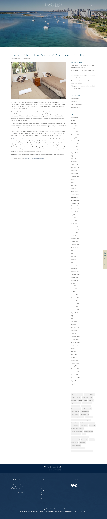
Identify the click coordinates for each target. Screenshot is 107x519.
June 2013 (73, 387)
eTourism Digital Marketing (79, 511)
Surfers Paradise (82, 442)
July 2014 (73, 348)
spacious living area (74, 442)
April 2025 (74, 161)
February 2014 (75, 363)
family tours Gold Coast (85, 414)
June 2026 (73, 123)
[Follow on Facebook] (72, 485)
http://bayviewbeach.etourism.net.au (34, 158)
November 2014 (75, 336)
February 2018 (75, 230)
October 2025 (75, 147)
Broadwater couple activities (85, 405)
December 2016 (75, 271)
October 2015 (75, 307)
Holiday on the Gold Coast (76, 434)
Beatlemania (80, 400)
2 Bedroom (73, 394)
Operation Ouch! (86, 436)
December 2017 (75, 236)
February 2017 (75, 265)
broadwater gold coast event (76, 408)
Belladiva (85, 400)
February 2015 (75, 327)
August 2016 (74, 280)
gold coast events (92, 425)
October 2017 (75, 241)
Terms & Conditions (52, 509)
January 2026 (74, 138)
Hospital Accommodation (48, 497)
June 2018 (73, 218)
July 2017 (73, 250)
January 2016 (74, 301)
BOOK (105, 264)
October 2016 (75, 277)
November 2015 (75, 304)
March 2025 (74, 164)
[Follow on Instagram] (75, 485)
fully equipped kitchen (89, 417)
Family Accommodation (47, 495)
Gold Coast (82, 422)
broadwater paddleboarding (87, 408)
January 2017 (74, 268)
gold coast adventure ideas (90, 422)
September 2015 (75, 310)
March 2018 (74, 227)
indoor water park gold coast (76, 436)
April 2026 (74, 129)
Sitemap (43, 509)
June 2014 (73, 351)
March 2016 (74, 295)
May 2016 (74, 289)
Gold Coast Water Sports (88, 431)
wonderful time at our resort (87, 450)
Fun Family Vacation (74, 422)
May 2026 (74, 126)
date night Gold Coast (75, 411)
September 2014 (75, 342)
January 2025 (74, 170)
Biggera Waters (91, 400)
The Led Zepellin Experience (76, 445)
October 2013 (75, 375)
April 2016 (74, 292)
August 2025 (74, 153)
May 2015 (74, 321)
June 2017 (73, 253)
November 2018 (75, 203)
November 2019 (75, 176)
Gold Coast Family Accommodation (77, 428)
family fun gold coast (75, 414)
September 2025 (75, 150)
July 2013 (73, 384)
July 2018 (73, 215)
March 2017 (74, 262)
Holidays (83, 434)
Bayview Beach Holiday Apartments (40, 511)
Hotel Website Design (57, 511)
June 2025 (73, 159)
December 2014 (75, 333)
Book (92, 5)
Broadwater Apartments (19, 139)
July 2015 (73, 315)
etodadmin (14, 58)
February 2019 (75, 194)
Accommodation (26, 58)
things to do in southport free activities (78, 448)
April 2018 (74, 224)
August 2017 (74, 247)
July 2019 (73, 182)
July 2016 (73, 283)
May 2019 (74, 185)
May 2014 (74, 354)
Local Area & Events (76, 104)
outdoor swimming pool (75, 439)
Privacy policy (62, 509)
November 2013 (75, 372)
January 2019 (74, 197)
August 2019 (74, 179)
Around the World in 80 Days (87, 397)
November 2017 (75, 239)
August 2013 (74, 381)
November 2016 (75, 274)
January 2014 (74, 366)
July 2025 (73, 156)
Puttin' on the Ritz (84, 439)
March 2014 (74, 360)
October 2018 (75, 206)
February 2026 (75, 135)
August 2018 (74, 212)
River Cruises (92, 439)
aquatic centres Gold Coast (76, 397)
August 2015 (74, 313)
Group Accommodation (47, 493)
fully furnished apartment (75, 420)
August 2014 (74, 345)
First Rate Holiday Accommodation (77, 417)
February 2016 (75, 298)
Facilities (43, 489)
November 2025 (75, 144)
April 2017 (74, 259)
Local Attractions (75, 107)
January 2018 (74, 233)
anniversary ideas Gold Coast (89, 394)
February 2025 (75, 167)
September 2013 (75, 378)
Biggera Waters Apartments (75, 403)
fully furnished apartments (86, 420)
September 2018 (75, 209)
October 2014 (75, 339)
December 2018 (75, 200)
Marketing (67, 511)
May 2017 (74, 256)
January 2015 (74, 330)
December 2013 (75, 369)
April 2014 (74, 357)
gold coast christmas (84, 425)
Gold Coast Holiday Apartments (76, 431)
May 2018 (74, 221)
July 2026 (73, 120)
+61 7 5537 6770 (18, 492)
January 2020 (74, 173)
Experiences (74, 101)
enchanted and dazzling (85, 411)
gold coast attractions (75, 425)
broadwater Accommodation (87, 403)
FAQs (42, 499)
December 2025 (75, 141)
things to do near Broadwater (76, 450)
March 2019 (74, 191)
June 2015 (73, 318)
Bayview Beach (73, 400)
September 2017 (75, 244)
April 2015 (74, 324)
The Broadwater (45, 491)
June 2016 (73, 286)
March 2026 (74, 132)
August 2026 (74, 117)
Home (42, 485)
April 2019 (74, 188)
